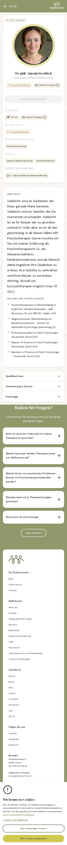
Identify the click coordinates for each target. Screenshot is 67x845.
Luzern (12, 693)
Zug (10, 710)
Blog (11, 578)
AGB (11, 641)
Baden (12, 676)
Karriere (13, 624)
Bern (11, 687)
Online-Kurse (15, 584)
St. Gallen (13, 699)
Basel (11, 681)
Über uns (13, 607)
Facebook (13, 744)
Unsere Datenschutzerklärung (18, 814)
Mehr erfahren (33, 533)
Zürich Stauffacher (20, 85)
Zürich (12, 716)
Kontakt (12, 613)
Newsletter (14, 630)
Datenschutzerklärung (20, 636)
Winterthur (14, 704)
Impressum (14, 647)
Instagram (14, 739)
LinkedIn (13, 733)
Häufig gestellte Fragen (20, 618)
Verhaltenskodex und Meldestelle (25, 653)
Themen (13, 590)
